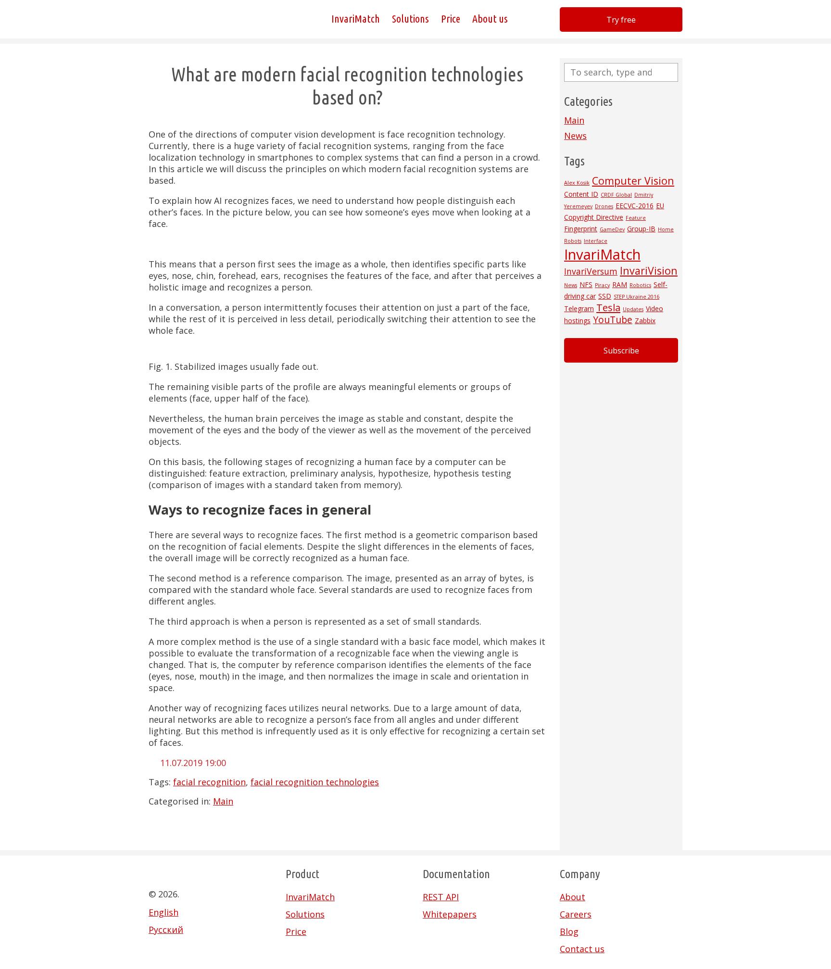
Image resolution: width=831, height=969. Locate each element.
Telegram (579, 308)
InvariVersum (590, 271)
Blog (569, 931)
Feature (636, 217)
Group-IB (641, 228)
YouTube (612, 320)
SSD (604, 296)
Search (671, 72)
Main (223, 801)
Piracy (602, 285)
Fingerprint (580, 228)
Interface (595, 241)
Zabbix (645, 320)
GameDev (612, 229)
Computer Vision (633, 181)
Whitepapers (450, 914)
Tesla (608, 307)
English (163, 912)
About (572, 897)
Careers (576, 914)
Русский (166, 929)
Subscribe (621, 350)
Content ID (581, 194)
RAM (619, 284)
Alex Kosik (577, 182)
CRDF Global (616, 194)
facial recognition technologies (315, 782)
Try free (621, 19)
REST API (441, 897)
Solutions (410, 19)
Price (450, 19)
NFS (585, 284)
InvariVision (649, 270)
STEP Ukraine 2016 (636, 296)
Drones (604, 206)
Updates (633, 309)
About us (490, 19)
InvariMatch (355, 19)
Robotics (640, 285)
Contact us (582, 949)
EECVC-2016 (635, 205)
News (575, 135)
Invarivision (197, 19)
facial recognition (209, 782)
